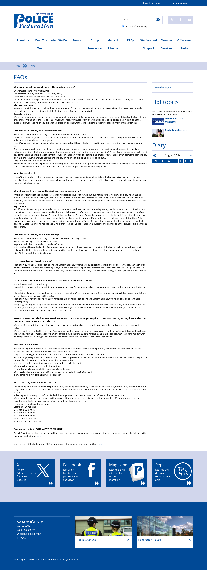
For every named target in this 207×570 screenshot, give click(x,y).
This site (129, 26)
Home (17, 65)
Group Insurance (95, 44)
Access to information (30, 521)
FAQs (130, 40)
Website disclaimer (29, 533)
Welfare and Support (148, 44)
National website (179, 3)
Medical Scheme (112, 44)
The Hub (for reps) (151, 3)
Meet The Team (41, 44)
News (77, 40)
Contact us (23, 525)
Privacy (21, 537)
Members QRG (163, 87)
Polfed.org (142, 26)
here (39, 436)
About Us (22, 40)
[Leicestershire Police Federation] (38, 22)
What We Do (59, 40)
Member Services (166, 44)
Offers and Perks (184, 44)
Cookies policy (26, 529)
